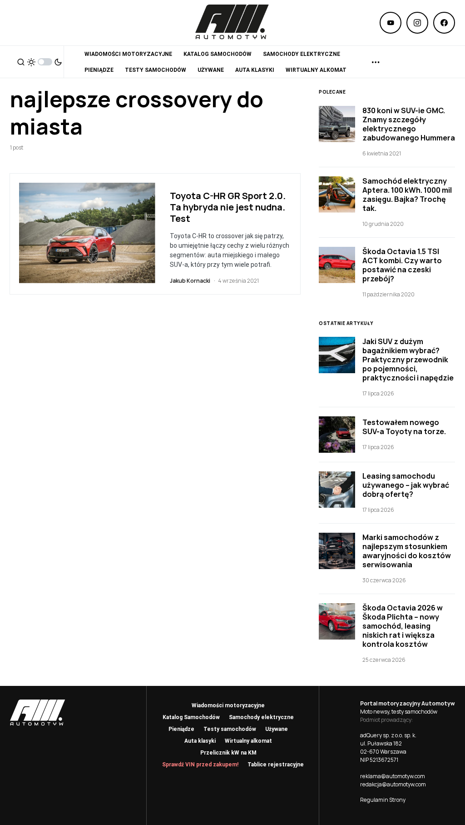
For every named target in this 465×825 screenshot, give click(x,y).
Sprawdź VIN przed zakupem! (200, 764)
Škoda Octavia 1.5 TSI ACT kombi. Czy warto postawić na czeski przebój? (402, 265)
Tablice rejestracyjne (275, 764)
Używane (276, 729)
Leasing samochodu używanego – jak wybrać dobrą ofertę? (405, 485)
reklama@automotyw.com (392, 776)
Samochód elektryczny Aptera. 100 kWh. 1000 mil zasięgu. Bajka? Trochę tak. (407, 194)
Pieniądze (181, 729)
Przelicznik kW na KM (228, 753)
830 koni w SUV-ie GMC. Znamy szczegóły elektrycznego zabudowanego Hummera (408, 124)
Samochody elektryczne (261, 717)
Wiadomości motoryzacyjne (228, 705)
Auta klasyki (200, 741)
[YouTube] (390, 22)
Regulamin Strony (383, 800)
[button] (21, 62)
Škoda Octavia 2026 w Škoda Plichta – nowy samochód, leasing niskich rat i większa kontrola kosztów (402, 626)
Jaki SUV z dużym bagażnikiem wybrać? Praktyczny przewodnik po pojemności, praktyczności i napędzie (408, 359)
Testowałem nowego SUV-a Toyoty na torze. (404, 426)
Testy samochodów (229, 729)
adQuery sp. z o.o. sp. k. (388, 735)
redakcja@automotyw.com (393, 784)
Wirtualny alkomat (248, 741)
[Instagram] (417, 22)
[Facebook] (444, 22)
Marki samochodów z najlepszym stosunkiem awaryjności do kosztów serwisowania (406, 551)
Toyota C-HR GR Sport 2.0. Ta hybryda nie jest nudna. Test (228, 207)
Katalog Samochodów (191, 717)
